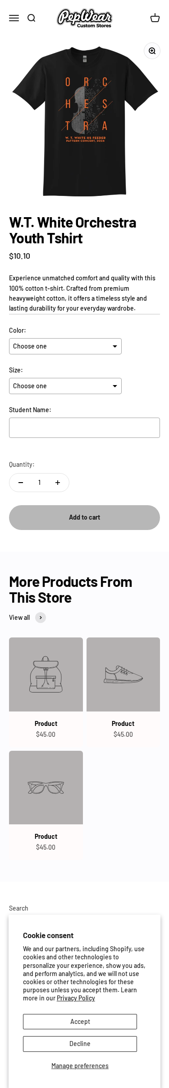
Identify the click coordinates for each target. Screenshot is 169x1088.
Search (18, 908)
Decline (80, 1043)
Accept (80, 1021)
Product (46, 723)
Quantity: (22, 464)
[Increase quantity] (57, 483)
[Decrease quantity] (20, 483)
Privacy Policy (76, 998)
